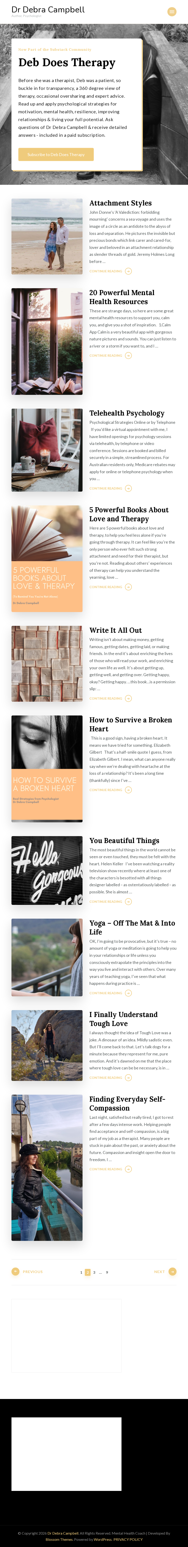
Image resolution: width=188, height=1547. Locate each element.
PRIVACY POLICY (128, 1539)
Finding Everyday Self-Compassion (127, 1103)
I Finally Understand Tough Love (123, 1019)
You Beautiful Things (124, 840)
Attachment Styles (120, 203)
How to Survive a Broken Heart (130, 724)
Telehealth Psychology (127, 413)
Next (159, 1271)
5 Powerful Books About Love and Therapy (129, 514)
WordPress (103, 1539)
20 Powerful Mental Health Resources (122, 297)
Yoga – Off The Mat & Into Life (132, 927)
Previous (33, 1271)
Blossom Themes (59, 1539)
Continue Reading (105, 271)
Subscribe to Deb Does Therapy (56, 154)
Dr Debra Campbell (48, 9)
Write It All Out (115, 630)
